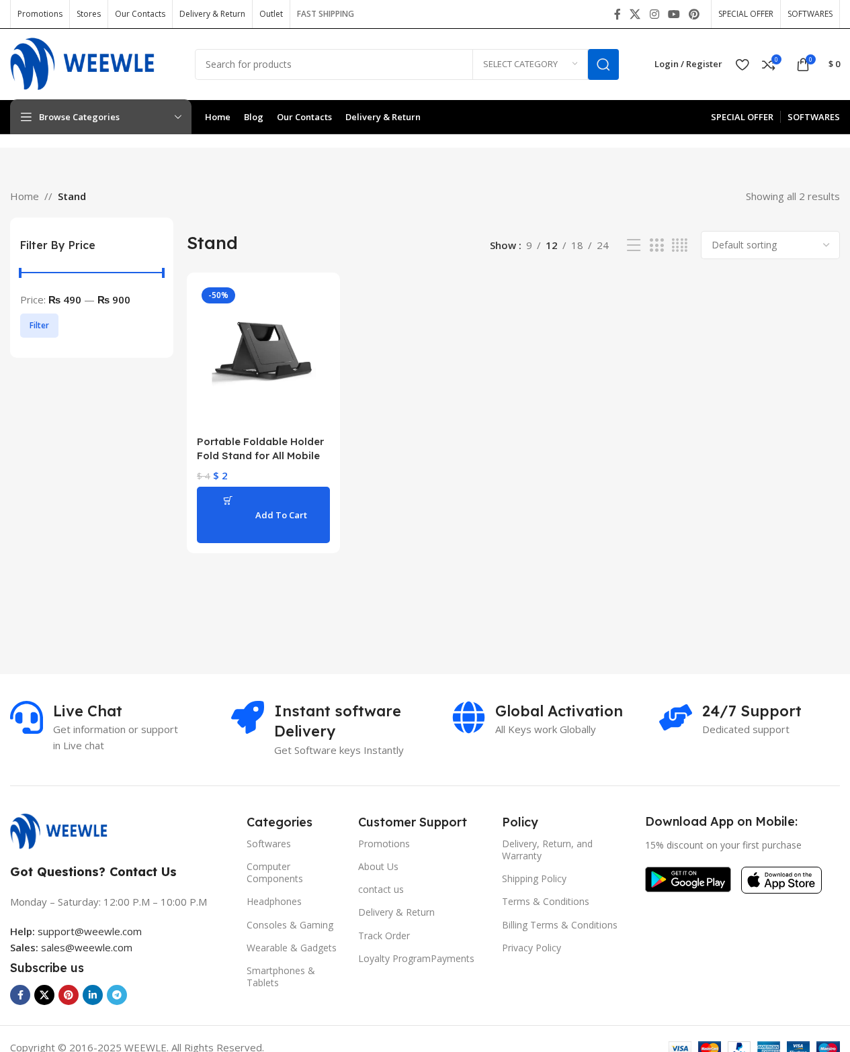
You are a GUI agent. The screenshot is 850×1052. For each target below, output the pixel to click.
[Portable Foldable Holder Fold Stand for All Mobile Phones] (263, 355)
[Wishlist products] (742, 64)
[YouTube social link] (673, 14)
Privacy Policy (531, 947)
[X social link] (635, 14)
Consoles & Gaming (290, 924)
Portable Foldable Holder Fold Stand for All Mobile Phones (260, 455)
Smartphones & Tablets (281, 976)
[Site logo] (92, 63)
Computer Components (275, 872)
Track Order (384, 935)
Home (24, 196)
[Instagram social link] (654, 14)
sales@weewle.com (86, 947)
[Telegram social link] (117, 995)
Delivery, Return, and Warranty (547, 849)
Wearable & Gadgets (292, 947)
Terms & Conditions (545, 901)
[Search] (603, 64)
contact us (381, 889)
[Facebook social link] (617, 14)
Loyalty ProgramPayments (416, 958)
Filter (39, 325)
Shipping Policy (534, 878)
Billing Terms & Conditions (560, 924)
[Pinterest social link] (694, 14)
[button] (263, 515)
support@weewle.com (76, 931)
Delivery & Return (396, 912)
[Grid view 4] (679, 245)
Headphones (274, 901)
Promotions (384, 843)
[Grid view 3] (656, 245)
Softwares (269, 843)
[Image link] (65, 830)
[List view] (633, 245)
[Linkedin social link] (93, 995)
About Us (378, 866)
